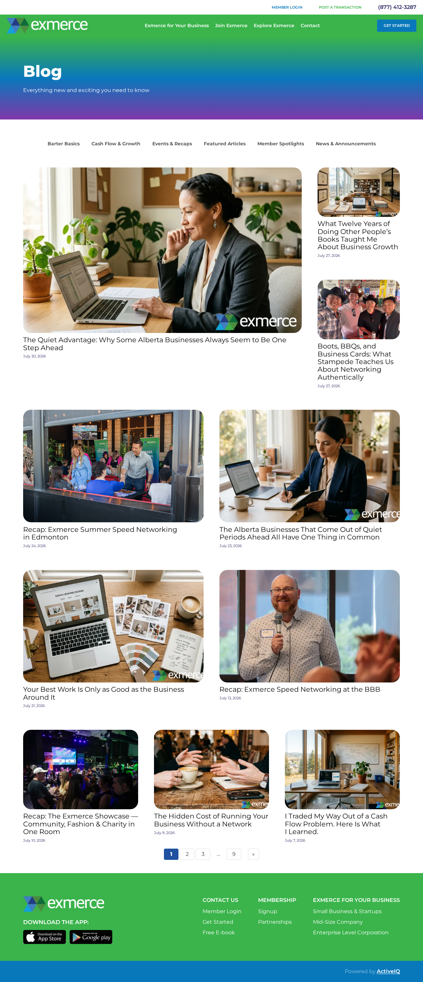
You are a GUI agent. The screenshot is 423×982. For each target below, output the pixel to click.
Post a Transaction (340, 7)
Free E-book (219, 932)
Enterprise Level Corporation (351, 932)
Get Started (397, 25)
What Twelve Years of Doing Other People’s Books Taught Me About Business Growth (358, 235)
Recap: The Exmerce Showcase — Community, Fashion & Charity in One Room (80, 823)
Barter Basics (64, 144)
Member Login (287, 7)
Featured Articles (225, 144)
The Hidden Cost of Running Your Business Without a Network (211, 820)
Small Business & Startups (347, 911)
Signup (267, 911)
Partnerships (275, 922)
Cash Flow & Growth (116, 144)
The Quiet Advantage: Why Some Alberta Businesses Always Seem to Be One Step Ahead (155, 343)
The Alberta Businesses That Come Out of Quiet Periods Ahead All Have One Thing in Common (300, 533)
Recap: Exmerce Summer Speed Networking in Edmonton (100, 533)
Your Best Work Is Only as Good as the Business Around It (103, 693)
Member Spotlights (280, 144)
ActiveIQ (388, 971)
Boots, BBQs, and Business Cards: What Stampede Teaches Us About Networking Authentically (356, 361)
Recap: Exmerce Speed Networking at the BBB (299, 689)
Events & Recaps (172, 144)
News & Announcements (346, 144)
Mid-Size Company (338, 922)
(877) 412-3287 (397, 7)
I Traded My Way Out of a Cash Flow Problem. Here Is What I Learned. (336, 823)
